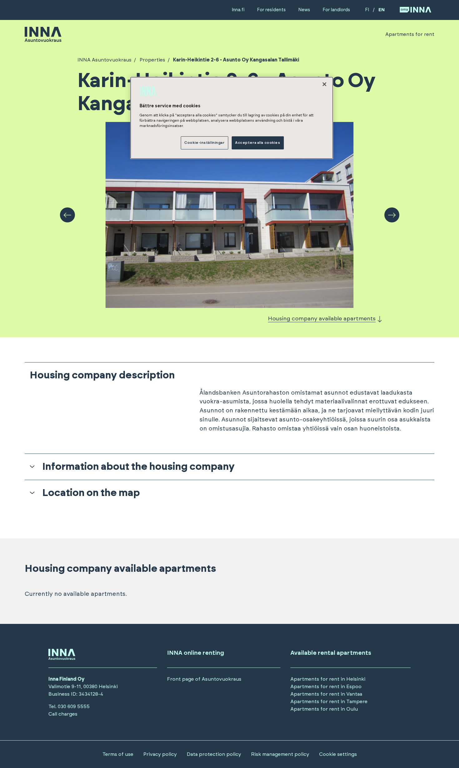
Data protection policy (214, 754)
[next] (391, 214)
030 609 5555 (74, 706)
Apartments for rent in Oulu (324, 709)
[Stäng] (324, 84)
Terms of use (117, 754)
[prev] (67, 214)
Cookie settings (338, 754)
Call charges (62, 714)
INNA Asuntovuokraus (104, 59)
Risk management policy (280, 754)
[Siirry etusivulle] (43, 39)
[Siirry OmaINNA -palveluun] (415, 10)
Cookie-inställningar (204, 142)
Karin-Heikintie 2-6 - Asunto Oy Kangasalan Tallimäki (236, 59)
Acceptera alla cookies (257, 142)
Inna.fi (238, 9)
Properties (152, 59)
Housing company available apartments (322, 319)
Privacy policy (160, 754)
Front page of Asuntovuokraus (204, 679)
